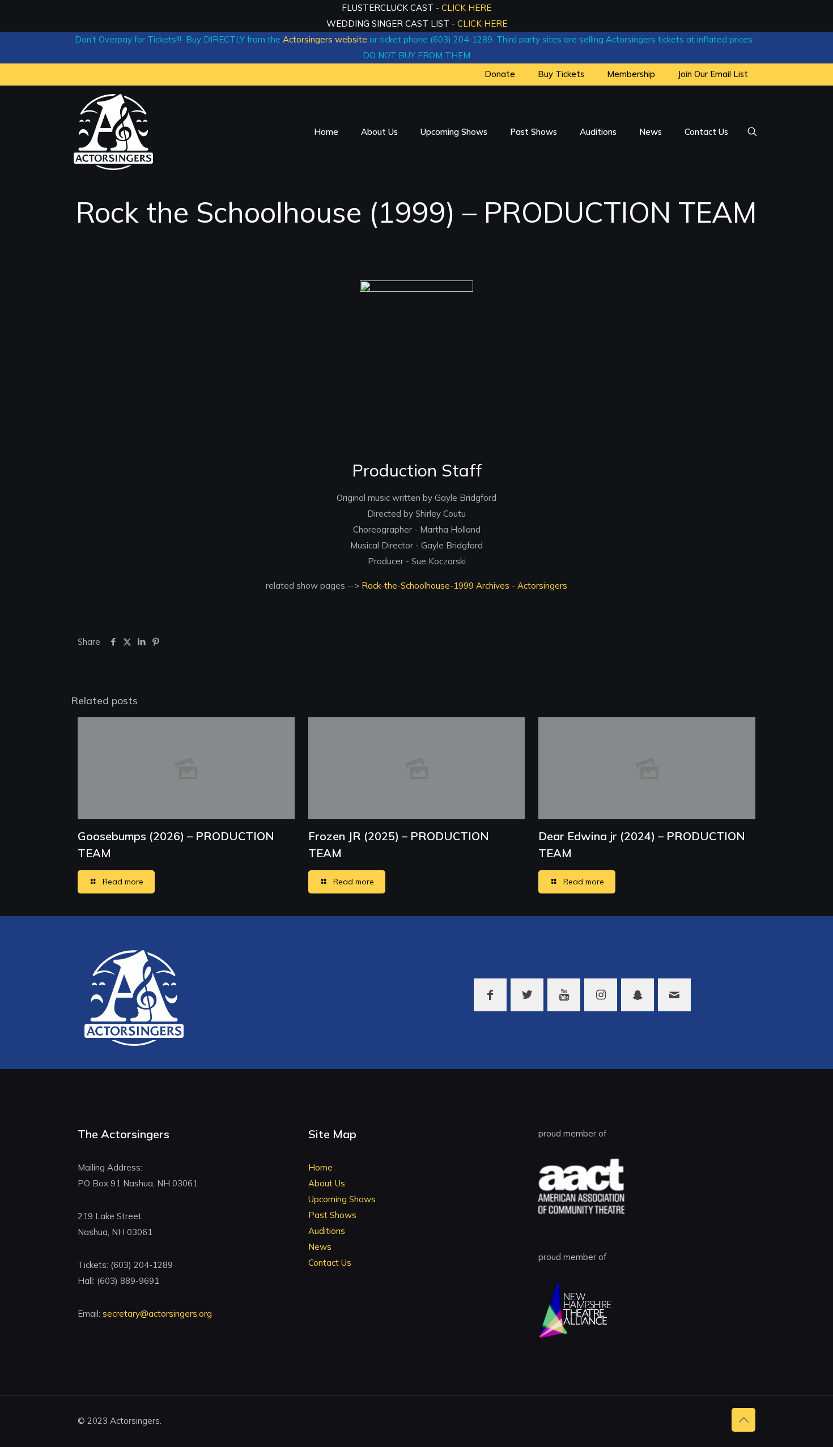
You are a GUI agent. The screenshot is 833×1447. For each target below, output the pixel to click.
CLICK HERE (466, 7)
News (320, 1246)
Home (320, 1167)
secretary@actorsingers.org (157, 1313)
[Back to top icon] (743, 1420)
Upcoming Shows (342, 1199)
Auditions (326, 1230)
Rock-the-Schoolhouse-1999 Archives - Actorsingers (463, 585)
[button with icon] (490, 994)
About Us (326, 1183)
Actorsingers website (325, 39)
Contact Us (329, 1262)
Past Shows (332, 1215)
